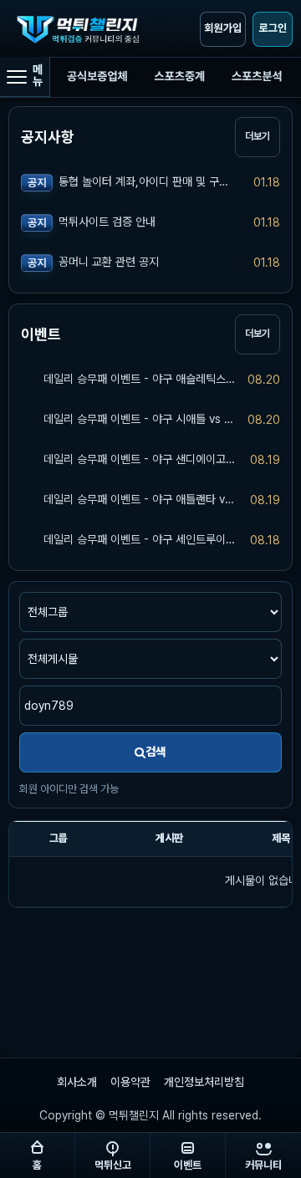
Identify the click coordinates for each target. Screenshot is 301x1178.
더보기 (257, 136)
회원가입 (223, 29)
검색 (155, 751)
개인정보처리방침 (204, 1082)
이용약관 (130, 1082)
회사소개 (77, 1082)
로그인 (272, 29)
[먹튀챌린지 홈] (82, 29)
